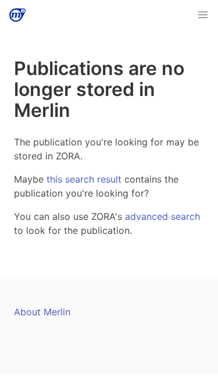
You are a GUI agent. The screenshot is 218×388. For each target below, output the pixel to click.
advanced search (162, 216)
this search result (84, 179)
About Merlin (42, 312)
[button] (203, 15)
